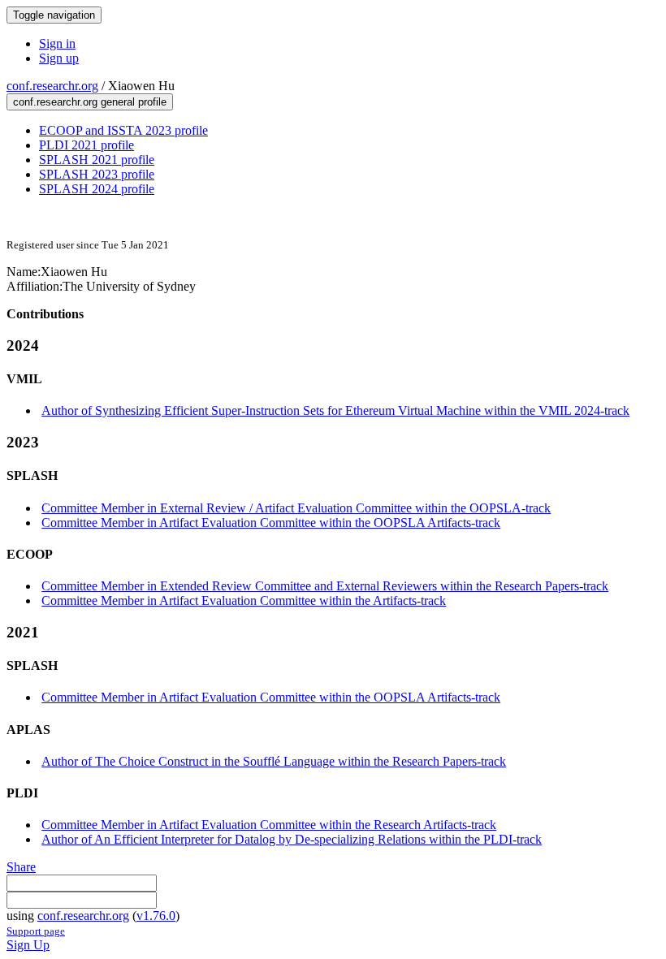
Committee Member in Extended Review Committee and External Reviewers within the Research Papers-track (324, 586)
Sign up (59, 58)
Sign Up (28, 945)
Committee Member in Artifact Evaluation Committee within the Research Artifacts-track (268, 825)
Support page (35, 931)
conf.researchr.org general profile (89, 102)
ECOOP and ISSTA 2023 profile (123, 130)
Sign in (57, 43)
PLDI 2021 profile (86, 145)
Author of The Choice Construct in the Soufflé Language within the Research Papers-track (273, 761)
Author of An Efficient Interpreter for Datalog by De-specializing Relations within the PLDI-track (291, 839)
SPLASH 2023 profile (96, 174)
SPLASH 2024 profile (96, 189)
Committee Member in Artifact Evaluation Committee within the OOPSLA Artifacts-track (270, 522)
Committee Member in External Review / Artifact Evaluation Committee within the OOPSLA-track (296, 508)
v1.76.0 (155, 915)
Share (21, 867)
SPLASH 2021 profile (96, 159)
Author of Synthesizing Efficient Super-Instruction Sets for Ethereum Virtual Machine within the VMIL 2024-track (335, 410)
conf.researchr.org (52, 86)
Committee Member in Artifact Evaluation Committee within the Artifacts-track (243, 600)
